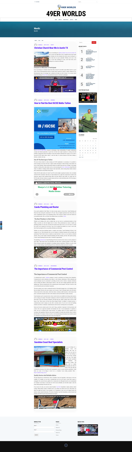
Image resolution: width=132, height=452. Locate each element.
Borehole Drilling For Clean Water (90, 67)
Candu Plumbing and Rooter (46, 207)
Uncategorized (54, 265)
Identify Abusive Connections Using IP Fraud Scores (90, 59)
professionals (42, 239)
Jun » (82, 157)
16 (80, 150)
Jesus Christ (45, 74)
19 (87, 150)
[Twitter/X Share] (1, 224)
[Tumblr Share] (1, 228)
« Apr (80, 157)
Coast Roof (58, 386)
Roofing (51, 339)
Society (52, 44)
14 (93, 148)
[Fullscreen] (95, 101)
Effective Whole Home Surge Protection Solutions (90, 84)
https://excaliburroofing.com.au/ (40, 372)
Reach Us (71, 19)
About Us (60, 19)
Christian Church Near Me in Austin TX (51, 48)
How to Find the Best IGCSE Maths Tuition (52, 103)
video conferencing (66, 167)
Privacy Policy (65, 19)
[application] (88, 98)
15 (95, 148)
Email (35, 429)
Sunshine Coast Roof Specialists (48, 342)
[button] (1, 230)
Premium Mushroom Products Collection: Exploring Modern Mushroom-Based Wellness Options (90, 76)
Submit (36, 434)
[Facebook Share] (1, 222)
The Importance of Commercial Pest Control (53, 268)
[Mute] (93, 101)
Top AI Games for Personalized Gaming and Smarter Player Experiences (91, 52)
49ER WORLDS (66, 14)
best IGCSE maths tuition (41, 150)
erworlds (40, 44)
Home (56, 19)
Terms (76, 19)
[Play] (80, 101)
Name (35, 425)
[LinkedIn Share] (1, 226)
